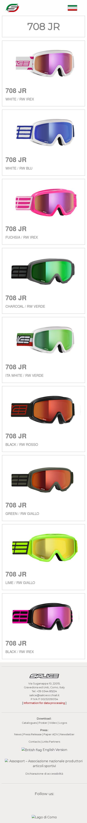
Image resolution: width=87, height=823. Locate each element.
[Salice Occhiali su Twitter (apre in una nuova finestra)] (52, 803)
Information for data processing (44, 703)
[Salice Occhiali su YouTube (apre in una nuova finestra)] (47, 803)
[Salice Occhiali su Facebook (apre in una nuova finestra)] (36, 803)
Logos (63, 722)
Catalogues (29, 722)
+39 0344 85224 (47, 691)
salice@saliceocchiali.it (44, 695)
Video (53, 722)
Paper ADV (51, 734)
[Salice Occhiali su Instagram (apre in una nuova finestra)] (41, 803)
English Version (54, 750)
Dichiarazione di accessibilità (44, 773)
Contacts (34, 741)
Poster (43, 722)
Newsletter (67, 734)
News (17, 734)
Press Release (32, 734)
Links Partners (51, 741)
